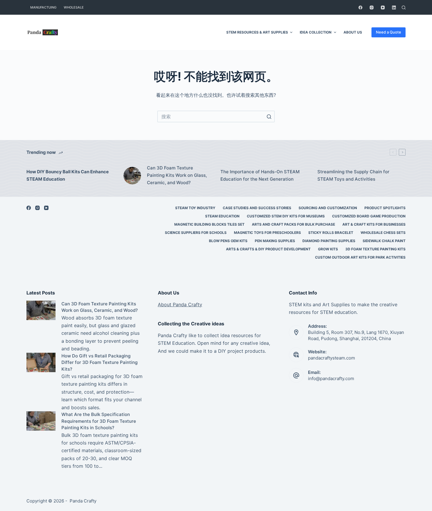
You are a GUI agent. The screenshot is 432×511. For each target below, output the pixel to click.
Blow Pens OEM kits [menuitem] (228, 241)
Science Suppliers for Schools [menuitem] (196, 232)
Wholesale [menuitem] (74, 7)
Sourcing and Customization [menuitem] (328, 208)
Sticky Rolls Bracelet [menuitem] (330, 232)
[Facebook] (360, 7)
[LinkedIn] (394, 7)
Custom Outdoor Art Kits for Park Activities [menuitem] (360, 257)
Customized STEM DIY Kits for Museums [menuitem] (286, 216)
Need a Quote (388, 32)
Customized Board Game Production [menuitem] (369, 216)
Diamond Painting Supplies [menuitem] (328, 241)
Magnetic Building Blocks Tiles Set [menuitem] (209, 224)
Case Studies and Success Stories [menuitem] (257, 208)
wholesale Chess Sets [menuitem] (383, 232)
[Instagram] (372, 7)
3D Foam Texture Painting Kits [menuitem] (375, 249)
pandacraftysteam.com (331, 358)
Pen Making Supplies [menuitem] (275, 241)
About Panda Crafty (180, 304)
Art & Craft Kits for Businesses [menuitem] (374, 224)
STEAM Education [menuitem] (222, 216)
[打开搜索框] (404, 7)
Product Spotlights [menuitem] (385, 208)
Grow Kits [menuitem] (328, 249)
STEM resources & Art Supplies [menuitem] (257, 32)
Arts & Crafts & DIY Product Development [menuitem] (268, 249)
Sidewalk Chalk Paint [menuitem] (384, 241)
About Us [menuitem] (353, 32)
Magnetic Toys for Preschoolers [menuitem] (267, 232)
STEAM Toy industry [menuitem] (195, 208)
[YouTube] (383, 7)
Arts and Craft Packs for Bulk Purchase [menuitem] (293, 224)
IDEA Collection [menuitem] (315, 32)
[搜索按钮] (269, 116)
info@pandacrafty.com (331, 378)
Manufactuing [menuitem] (43, 7)
